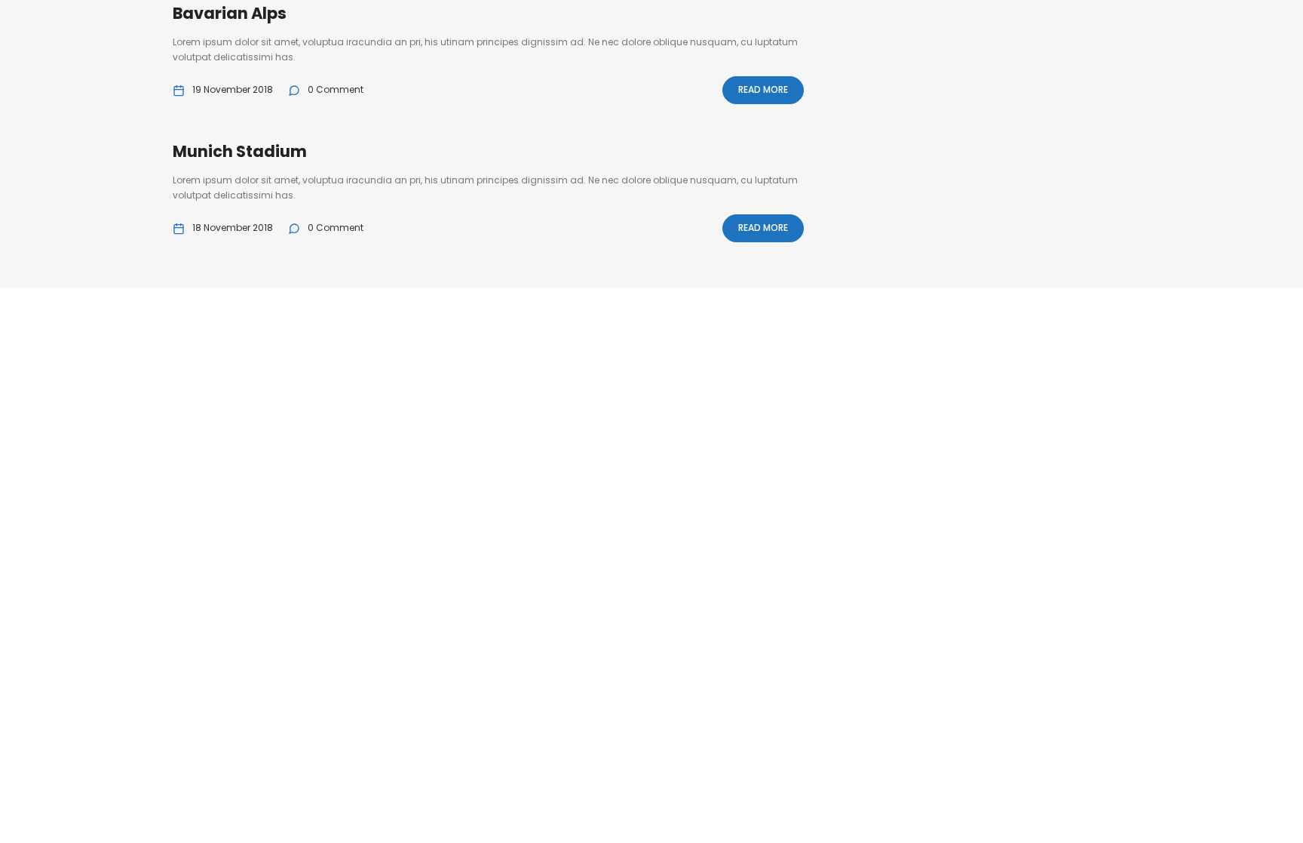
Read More (763, 89)
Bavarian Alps (230, 13)
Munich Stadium (240, 151)
